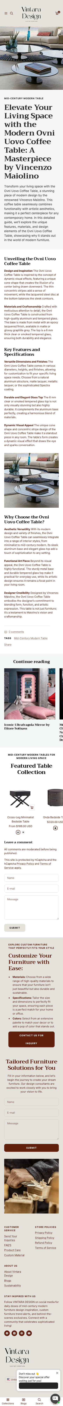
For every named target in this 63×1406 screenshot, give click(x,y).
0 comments (16, 631)
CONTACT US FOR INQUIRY (31, 1039)
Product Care (12, 1250)
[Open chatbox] (55, 1399)
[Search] (11, 13)
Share (8, 644)
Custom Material (14, 1255)
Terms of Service (45, 1247)
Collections (8, 1403)
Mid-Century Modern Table (24, 98)
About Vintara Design (12, 1273)
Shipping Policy (44, 1237)
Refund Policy (43, 1242)
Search (39, 1403)
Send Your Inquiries (10, 1238)
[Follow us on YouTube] (29, 1333)
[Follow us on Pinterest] (21, 1333)
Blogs (7, 1280)
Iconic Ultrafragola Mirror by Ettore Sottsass (27, 726)
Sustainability (12, 1285)
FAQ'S (7, 1245)
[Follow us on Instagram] (14, 1333)
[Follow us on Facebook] (7, 1333)
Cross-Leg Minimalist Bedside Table (20, 819)
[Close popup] (57, 1373)
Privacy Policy (25, 863)
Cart (55, 1403)
